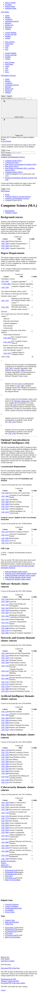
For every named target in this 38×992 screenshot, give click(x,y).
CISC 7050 (5, 859)
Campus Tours (10, 920)
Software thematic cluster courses (16, 571)
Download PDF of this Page (10, 968)
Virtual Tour (9, 924)
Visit (6, 47)
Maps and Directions (12, 922)
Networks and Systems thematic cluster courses (21, 573)
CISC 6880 (5, 689)
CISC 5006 (5, 246)
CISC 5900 (5, 720)
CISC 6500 (5, 538)
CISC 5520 (5, 610)
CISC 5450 (5, 755)
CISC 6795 (5, 630)
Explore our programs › (8, 861)
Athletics (8, 29)
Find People (9, 44)
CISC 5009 (5, 805)
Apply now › (5, 865)
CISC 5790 (5, 499)
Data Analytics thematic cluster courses (18, 577)
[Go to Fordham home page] (6, 867)
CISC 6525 (5, 509)
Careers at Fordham (11, 906)
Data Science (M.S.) (12, 166)
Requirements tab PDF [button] (8, 979)
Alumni (7, 38)
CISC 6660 (5, 832)
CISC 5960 (5, 616)
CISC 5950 (5, 769)
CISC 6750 (5, 686)
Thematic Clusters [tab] (11, 213)
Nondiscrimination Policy (13, 908)
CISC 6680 (5, 678)
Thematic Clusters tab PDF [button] (10, 981)
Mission (7, 17)
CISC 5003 (5, 802)
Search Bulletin (6, 153)
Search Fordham (6, 98)
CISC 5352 (5, 532)
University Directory (12, 904)
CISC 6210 (5, 506)
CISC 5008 (5, 248)
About (7, 15)
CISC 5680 (5, 496)
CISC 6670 (5, 512)
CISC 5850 (5, 613)
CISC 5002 (5, 241)
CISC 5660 (5, 493)
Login (3, 150)
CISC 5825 (5, 281)
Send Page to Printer (7, 961)
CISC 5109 (5, 711)
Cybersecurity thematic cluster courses (18, 579)
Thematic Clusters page (22, 401)
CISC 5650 (5, 807)
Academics (8, 19)
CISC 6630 (5, 675)
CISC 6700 (5, 780)
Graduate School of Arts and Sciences (17, 196)
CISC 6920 (5, 855)
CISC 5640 (5, 662)
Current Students (10, 32)
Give (6, 49)
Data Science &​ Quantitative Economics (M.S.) (21, 164)
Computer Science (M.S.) (13, 161)
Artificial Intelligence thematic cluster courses (20, 575)
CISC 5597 (5, 660)
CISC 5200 (5, 287)
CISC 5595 (5, 307)
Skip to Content (10, 2)
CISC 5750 (5, 816)
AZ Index (8, 4)
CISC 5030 (5, 599)
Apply (7, 46)
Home (7, 195)
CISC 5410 (5, 608)
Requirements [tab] (9, 211)
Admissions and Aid (12, 21)
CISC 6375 (5, 626)
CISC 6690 (5, 846)
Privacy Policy (10, 912)
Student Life (9, 25)
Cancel (3, 990)
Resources (8, 27)
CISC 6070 (5, 821)
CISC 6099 (7, 342)
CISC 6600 (5, 823)
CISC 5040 (5, 601)
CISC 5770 (5, 818)
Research (8, 23)
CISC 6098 (7, 338)
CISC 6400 (5, 628)
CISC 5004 (5, 243)
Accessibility (9, 910)
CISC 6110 (5, 671)
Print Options (5, 191)
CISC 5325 (5, 300)
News (7, 72)
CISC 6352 (13, 405)
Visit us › (4, 863)
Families (8, 36)
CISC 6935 (5, 691)
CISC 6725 (5, 682)
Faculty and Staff (10, 34)
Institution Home (10, 8)
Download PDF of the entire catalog (13, 983)
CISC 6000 (5, 504)
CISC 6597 (7, 353)
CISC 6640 (5, 828)
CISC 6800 (5, 851)
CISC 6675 (5, 541)
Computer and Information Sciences (13, 157)
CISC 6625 (5, 777)
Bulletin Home (10, 6)
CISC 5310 (5, 605)
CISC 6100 (5, 619)
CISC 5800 (5, 502)
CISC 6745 (5, 543)
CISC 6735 (5, 684)
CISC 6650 (5, 830)
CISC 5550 (5, 658)
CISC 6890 (7, 284)
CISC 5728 (5, 666)
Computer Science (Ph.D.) (14, 172)
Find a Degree (10, 42)
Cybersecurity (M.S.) (12, 162)
